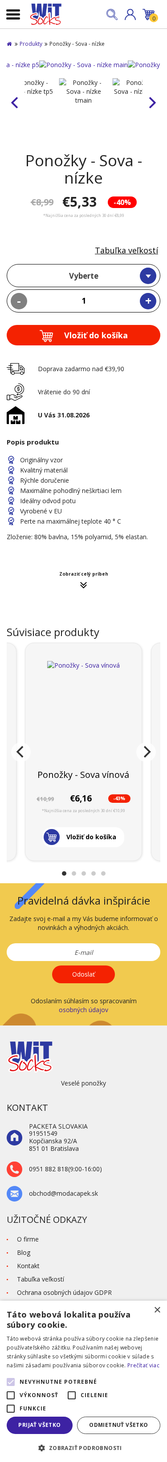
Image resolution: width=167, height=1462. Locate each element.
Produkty (31, 44)
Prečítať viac (143, 1365)
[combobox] (83, 275)
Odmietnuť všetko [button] (118, 1425)
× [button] (157, 1310)
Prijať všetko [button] (39, 1425)
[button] (130, 14)
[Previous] (21, 752)
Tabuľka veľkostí (126, 250)
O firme (28, 1239)
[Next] (146, 752)
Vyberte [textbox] (83, 276)
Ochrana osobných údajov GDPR (64, 1292)
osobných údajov (83, 1009)
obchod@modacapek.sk (63, 1194)
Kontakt (28, 1266)
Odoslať (83, 974)
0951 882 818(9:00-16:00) (65, 1169)
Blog (23, 1252)
